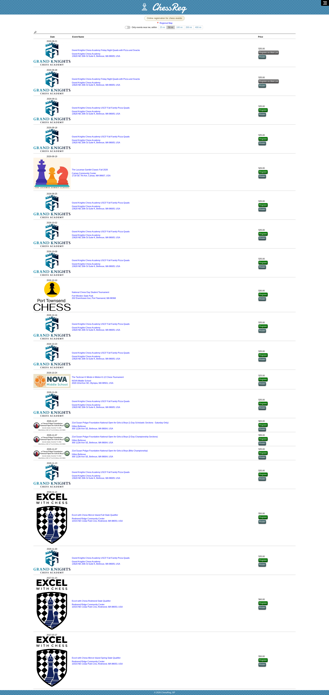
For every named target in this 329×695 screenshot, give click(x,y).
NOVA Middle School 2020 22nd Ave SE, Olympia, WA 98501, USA (92, 382)
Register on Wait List (268, 52)
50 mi (170, 27)
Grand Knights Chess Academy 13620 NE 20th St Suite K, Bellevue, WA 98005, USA (96, 55)
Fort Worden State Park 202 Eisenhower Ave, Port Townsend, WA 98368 (94, 297)
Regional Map (166, 23)
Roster (262, 57)
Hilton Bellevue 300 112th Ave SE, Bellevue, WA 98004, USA (92, 427)
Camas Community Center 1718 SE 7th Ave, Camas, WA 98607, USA (91, 174)
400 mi (198, 27)
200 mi (189, 27)
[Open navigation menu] (325, 3)
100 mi (179, 27)
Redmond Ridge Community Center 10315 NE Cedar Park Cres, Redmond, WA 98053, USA (97, 520)
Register (263, 110)
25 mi (162, 27)
